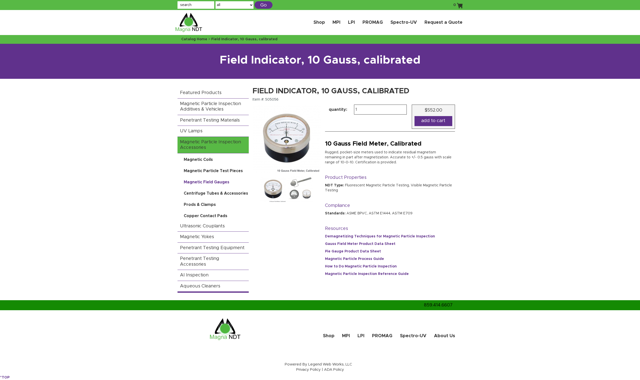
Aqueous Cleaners (200, 286)
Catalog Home (194, 39)
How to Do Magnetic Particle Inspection (361, 266)
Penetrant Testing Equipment (212, 248)
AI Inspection (194, 275)
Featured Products (201, 93)
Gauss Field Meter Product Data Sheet (360, 244)
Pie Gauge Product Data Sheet (353, 251)
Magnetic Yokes (197, 237)
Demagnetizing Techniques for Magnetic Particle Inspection (380, 236)
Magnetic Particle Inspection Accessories (210, 145)
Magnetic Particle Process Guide (354, 259)
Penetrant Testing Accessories (199, 261)
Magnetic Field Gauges (206, 182)
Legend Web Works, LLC (330, 364)
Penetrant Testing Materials (210, 120)
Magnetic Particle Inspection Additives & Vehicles (210, 107)
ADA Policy (334, 369)
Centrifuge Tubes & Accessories (216, 193)
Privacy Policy (308, 369)
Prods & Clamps (200, 205)
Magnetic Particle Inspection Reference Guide (367, 274)
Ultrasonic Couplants (202, 226)
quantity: (338, 110)
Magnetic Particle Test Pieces (213, 171)
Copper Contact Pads (205, 216)
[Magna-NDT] (195, 21)
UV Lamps (191, 131)
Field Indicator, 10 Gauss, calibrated (244, 39)
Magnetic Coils (198, 160)
